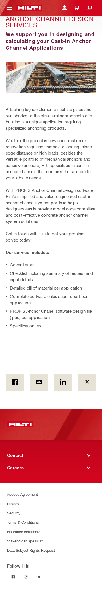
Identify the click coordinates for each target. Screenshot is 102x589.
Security (13, 513)
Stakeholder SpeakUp (25, 541)
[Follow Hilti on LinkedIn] (38, 576)
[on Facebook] (15, 382)
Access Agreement (22, 494)
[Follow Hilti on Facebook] (13, 576)
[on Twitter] (87, 382)
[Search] (89, 8)
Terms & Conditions (23, 522)
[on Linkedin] (63, 382)
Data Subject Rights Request (31, 550)
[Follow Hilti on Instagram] (26, 576)
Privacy (13, 503)
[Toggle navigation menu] (9, 8)
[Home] (29, 8)
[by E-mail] (39, 382)
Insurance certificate (23, 531)
